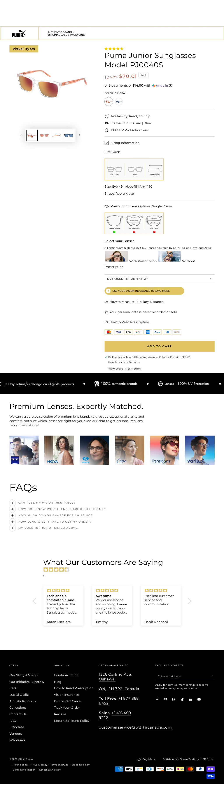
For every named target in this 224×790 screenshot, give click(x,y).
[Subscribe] (212, 676)
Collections (17, 707)
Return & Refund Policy (71, 720)
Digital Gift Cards (67, 701)
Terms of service (59, 764)
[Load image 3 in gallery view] (56, 135)
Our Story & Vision (23, 675)
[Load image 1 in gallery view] (32, 135)
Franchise (16, 727)
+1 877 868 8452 (119, 700)
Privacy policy (39, 764)
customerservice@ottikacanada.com (135, 727)
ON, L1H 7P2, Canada (119, 689)
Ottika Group (25, 759)
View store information (124, 368)
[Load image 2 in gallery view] (44, 135)
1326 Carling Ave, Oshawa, (115, 676)
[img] (114, 569)
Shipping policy (80, 764)
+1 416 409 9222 (115, 715)
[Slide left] (21, 135)
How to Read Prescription (73, 688)
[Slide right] (79, 135)
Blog (57, 682)
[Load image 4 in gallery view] (68, 135)
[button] (160, 85)
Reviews (60, 714)
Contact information (24, 769)
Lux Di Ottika (19, 694)
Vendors (15, 733)
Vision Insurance (66, 694)
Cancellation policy (49, 769)
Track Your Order (67, 707)
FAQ (12, 720)
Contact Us (17, 714)
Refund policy (20, 764)
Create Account (66, 675)
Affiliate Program (22, 701)
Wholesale (17, 740)
